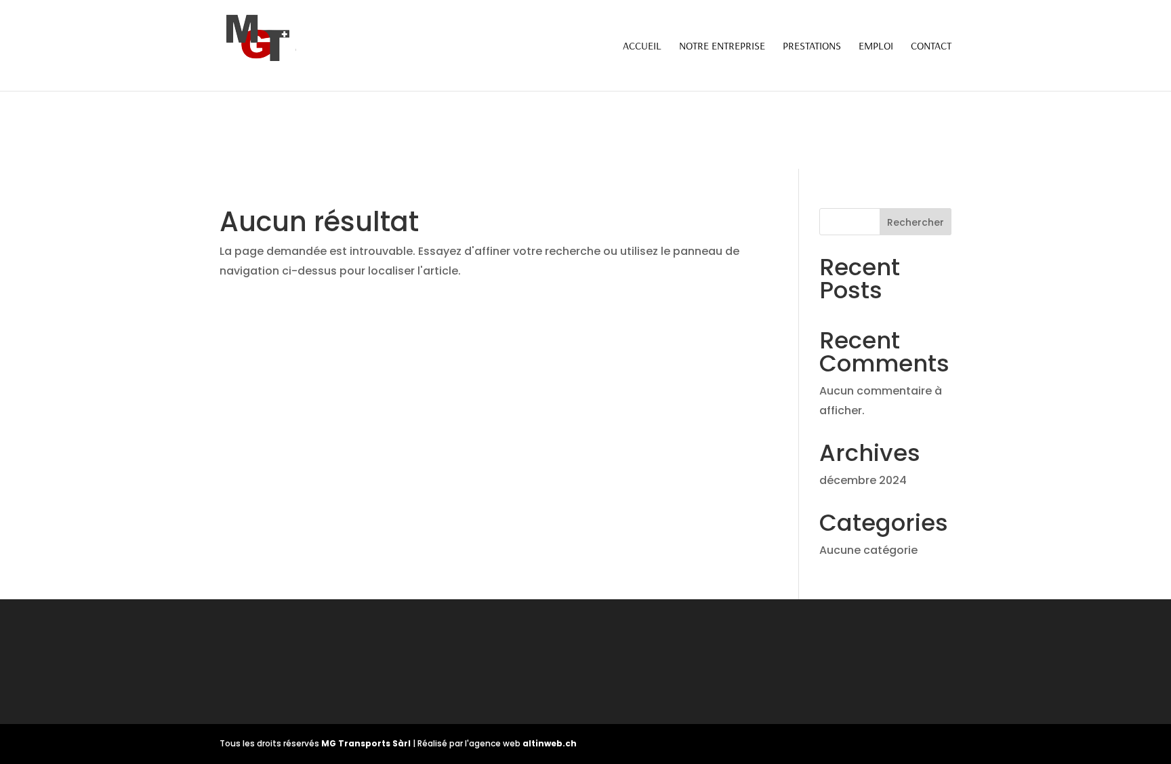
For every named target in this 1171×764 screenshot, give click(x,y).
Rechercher (915, 222)
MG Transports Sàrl (367, 743)
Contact (931, 46)
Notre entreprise (722, 46)
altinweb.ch (549, 743)
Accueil (642, 46)
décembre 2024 (863, 480)
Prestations (812, 46)
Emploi (876, 46)
